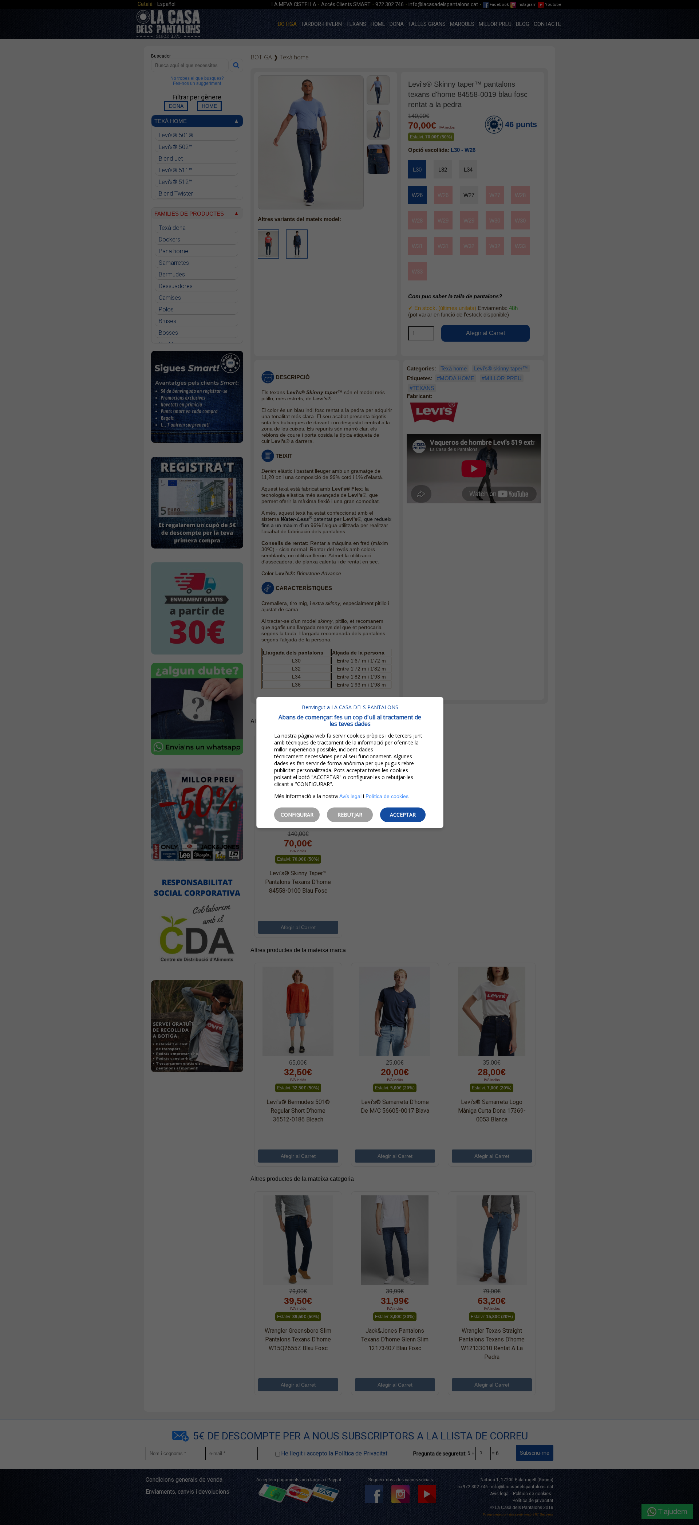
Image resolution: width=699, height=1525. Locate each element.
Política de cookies (387, 796)
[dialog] (349, 762)
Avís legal (350, 796)
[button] (297, 814)
